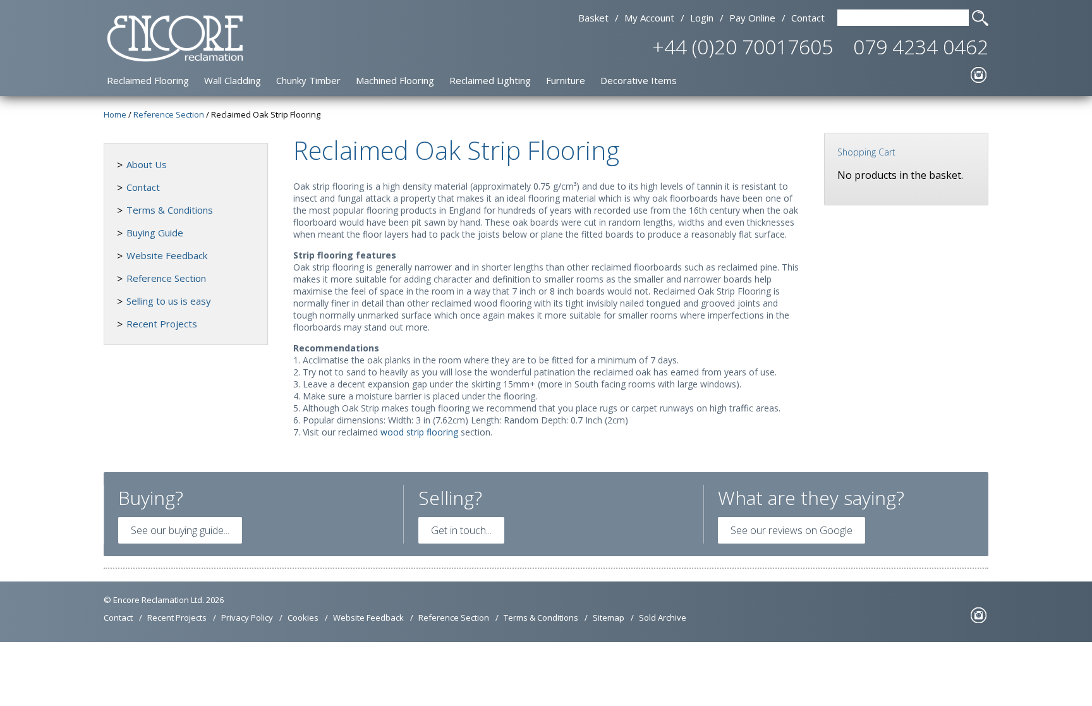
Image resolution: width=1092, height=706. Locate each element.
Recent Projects (161, 323)
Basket (593, 17)
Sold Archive (662, 617)
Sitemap (608, 617)
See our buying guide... (180, 530)
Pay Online (752, 17)
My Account (649, 17)
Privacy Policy (247, 617)
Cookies (303, 617)
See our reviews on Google (791, 530)
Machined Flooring (395, 80)
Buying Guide (154, 232)
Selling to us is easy (168, 301)
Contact (808, 17)
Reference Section (166, 278)
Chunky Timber (308, 80)
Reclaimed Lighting (490, 80)
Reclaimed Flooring (148, 80)
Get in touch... (461, 530)
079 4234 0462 (920, 46)
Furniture (565, 80)
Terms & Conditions (169, 210)
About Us (146, 164)
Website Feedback (166, 255)
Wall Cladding (232, 80)
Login (701, 17)
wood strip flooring (419, 432)
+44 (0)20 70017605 (742, 46)
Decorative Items (638, 80)
